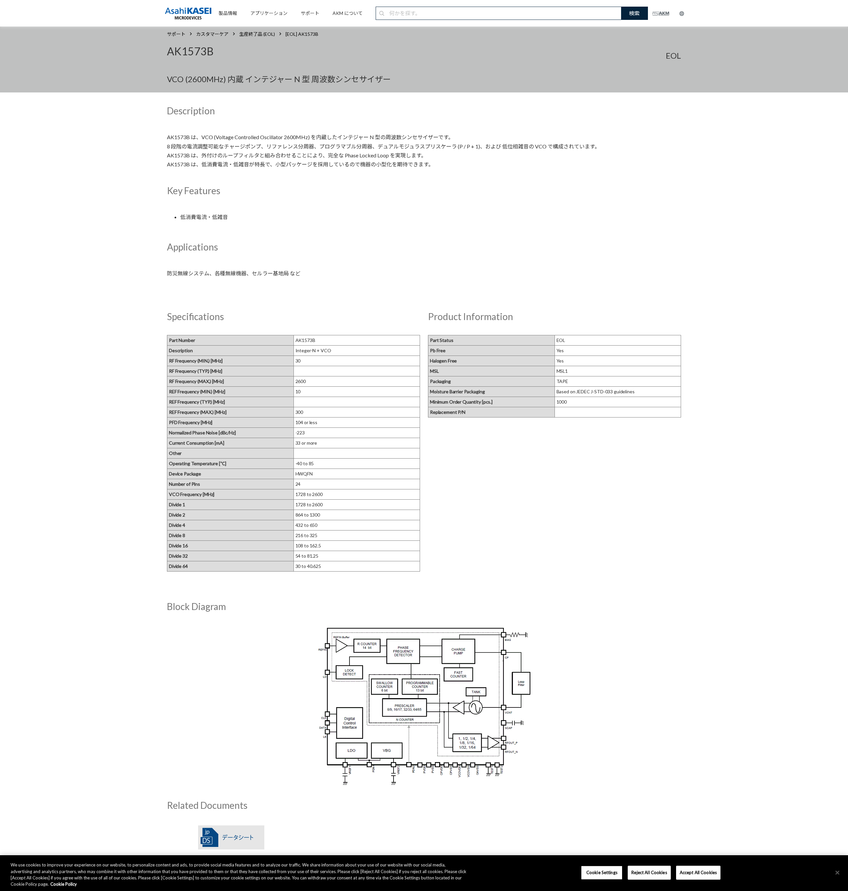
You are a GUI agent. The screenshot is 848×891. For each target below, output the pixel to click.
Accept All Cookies (698, 872)
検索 (634, 13)
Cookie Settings (601, 872)
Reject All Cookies (649, 872)
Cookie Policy (63, 884)
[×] (837, 872)
